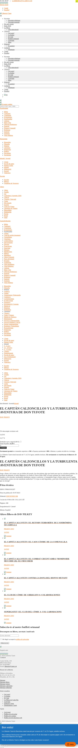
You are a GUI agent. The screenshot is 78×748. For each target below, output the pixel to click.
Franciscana (8, 246)
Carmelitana (8, 237)
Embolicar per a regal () (9, 442)
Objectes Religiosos (10, 124)
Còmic (6, 162)
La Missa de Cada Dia (11, 700)
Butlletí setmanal (13, 39)
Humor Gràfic (8, 165)
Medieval (7, 306)
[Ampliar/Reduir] (1, 745)
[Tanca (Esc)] (7, 745)
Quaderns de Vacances (11, 183)
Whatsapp (11, 49)
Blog (9, 42)
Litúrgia (6, 121)
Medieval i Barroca (10, 317)
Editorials (7, 221)
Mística (6, 253)
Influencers (7, 169)
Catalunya (7, 297)
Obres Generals (9, 257)
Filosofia (7, 144)
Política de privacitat (10, 714)
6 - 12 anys (7, 349)
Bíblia (6, 112)
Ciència (6, 197)
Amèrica (7, 291)
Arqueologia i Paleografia (12, 295)
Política (6, 151)
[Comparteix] (5, 745)
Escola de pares (9, 164)
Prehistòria (7, 310)
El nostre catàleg (7, 104)
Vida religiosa (8, 135)
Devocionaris (8, 242)
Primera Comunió (9, 128)
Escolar (2, 176)
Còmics (6, 351)
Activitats (11, 40)
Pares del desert (9, 259)
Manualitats (7, 210)
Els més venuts (9, 24)
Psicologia (7, 153)
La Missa (7, 28)
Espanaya (7, 302)
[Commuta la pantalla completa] (3, 745)
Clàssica (6, 313)
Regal (6, 216)
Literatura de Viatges (10, 208)
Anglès (6, 192)
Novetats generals (14, 22)
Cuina (6, 201)
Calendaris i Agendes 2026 (12, 196)
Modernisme (8, 319)
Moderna (7, 308)
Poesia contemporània (11, 324)
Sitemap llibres (4, 682)
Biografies (7, 142)
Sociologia (7, 155)
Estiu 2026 (7, 26)
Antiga (6, 293)
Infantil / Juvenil (5, 158)
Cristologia (7, 115)
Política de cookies (10, 716)
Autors (2, 221)
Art (5, 194)
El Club (10, 37)
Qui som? (11, 33)
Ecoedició (11, 46)
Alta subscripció (13, 29)
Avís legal (7, 712)
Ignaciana (7, 248)
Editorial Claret (9, 703)
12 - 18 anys (8, 348)
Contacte (7, 48)
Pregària (6, 261)
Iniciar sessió (4, 5)
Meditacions (8, 252)
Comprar (3, 447)
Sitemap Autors (5, 684)
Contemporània (9, 299)
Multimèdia (7, 212)
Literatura (7, 148)
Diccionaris (7, 203)
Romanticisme (8, 328)
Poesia (6, 214)
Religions (7, 130)
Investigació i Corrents (11, 304)
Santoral (6, 132)
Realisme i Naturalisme (11, 326)
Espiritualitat (4, 108)
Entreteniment (8, 353)
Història (6, 146)
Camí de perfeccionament (12, 235)
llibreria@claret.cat (11, 666)
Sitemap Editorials (6, 687)
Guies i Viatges (9, 315)
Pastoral (6, 126)
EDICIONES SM (12, 496)
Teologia (7, 133)
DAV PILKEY (5, 417)
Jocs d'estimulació (10, 357)
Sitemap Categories (6, 686)
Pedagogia (7, 149)
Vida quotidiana (9, 264)
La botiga (11, 35)
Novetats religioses (14, 20)
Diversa (6, 244)
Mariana (6, 250)
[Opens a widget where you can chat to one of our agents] (70, 744)
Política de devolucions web (13, 718)
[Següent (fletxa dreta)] (3, 747)
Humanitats (3, 139)
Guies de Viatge (9, 206)
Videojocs (7, 173)
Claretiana (7, 239)
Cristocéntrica (8, 241)
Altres (2, 187)
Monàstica (7, 255)
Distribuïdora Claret (10, 705)
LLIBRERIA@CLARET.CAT (22, 1)
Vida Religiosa (9, 266)
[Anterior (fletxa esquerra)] (1, 747)
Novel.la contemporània (11, 320)
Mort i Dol (7, 123)
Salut (5, 217)
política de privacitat (22, 639)
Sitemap (2, 680)
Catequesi (7, 113)
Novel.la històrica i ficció (12, 322)
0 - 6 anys (7, 346)
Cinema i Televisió (10, 199)
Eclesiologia (8, 117)
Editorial (7, 44)
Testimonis (7, 262)
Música (6, 181)
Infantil (6, 167)
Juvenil (6, 171)
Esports (6, 205)
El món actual (8, 300)
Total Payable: (4, 443)
